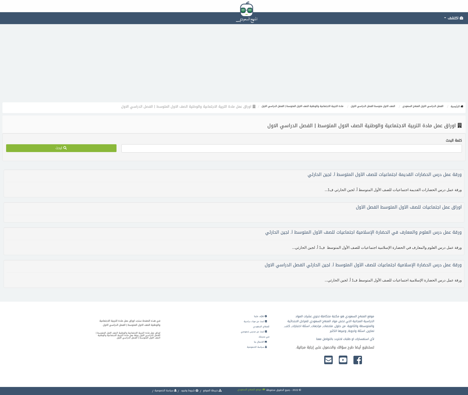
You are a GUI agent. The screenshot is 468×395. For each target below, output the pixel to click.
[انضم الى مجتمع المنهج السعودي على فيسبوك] (357, 360)
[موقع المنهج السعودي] (234, 6)
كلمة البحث (454, 140)
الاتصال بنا (259, 342)
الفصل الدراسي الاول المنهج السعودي (422, 106)
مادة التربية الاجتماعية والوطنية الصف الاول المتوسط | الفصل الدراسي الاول (302, 106)
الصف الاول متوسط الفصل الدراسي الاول (373, 106)
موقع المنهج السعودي (249, 389)
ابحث (59, 148)
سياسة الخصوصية (256, 347)
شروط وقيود (187, 390)
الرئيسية (455, 106)
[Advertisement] (234, 66)
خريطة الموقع (210, 390)
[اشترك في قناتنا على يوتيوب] (343, 360)
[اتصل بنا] (328, 360)
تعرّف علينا (259, 316)
